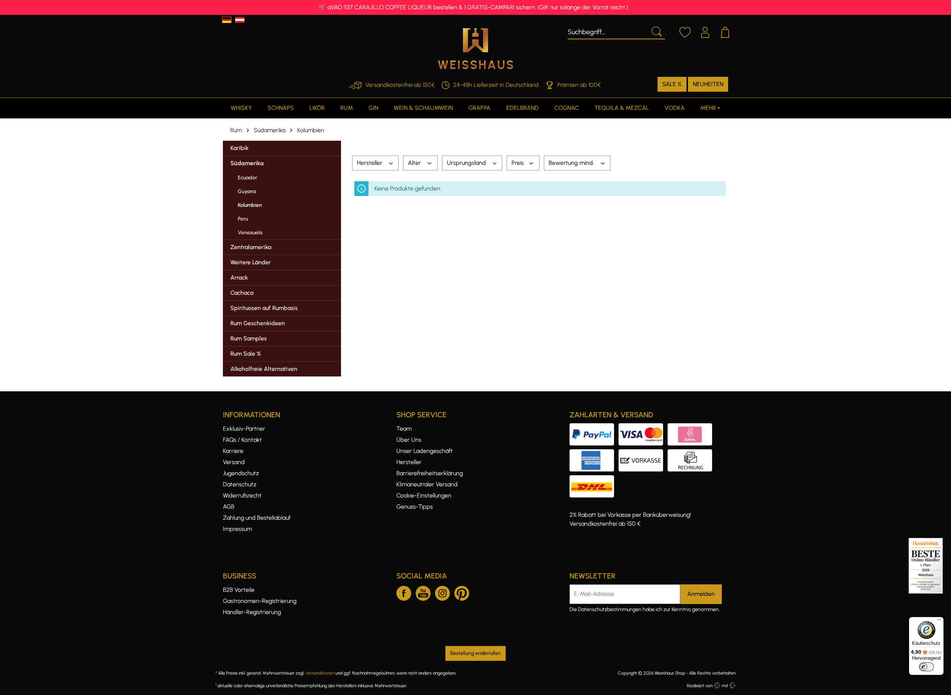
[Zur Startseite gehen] (475, 48)
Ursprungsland (467, 162)
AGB (228, 506)
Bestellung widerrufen (475, 653)
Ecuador (247, 177)
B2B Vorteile (238, 589)
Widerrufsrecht (242, 495)
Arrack (239, 277)
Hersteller (370, 162)
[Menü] (939, 621)
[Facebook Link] (403, 591)
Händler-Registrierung (252, 612)
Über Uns (408, 439)
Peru (243, 219)
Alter (415, 162)
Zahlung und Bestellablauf (257, 517)
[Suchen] (656, 30)
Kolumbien (250, 205)
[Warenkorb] (725, 31)
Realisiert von (700, 685)
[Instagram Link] (442, 591)
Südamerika (247, 163)
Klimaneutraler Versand (427, 484)
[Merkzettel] (685, 31)
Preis (518, 162)
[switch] (926, 666)
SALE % (672, 84)
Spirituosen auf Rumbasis (264, 307)
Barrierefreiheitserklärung (429, 473)
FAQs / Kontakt (242, 439)
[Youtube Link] (423, 591)
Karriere (233, 450)
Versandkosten (319, 673)
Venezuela (250, 232)
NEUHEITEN (708, 84)
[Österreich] (239, 20)
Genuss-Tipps (414, 506)
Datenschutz (239, 484)
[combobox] (607, 30)
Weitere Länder (250, 262)
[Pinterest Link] (461, 591)
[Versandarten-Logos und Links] (594, 479)
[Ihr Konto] (705, 31)
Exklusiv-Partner (244, 428)
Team (404, 428)
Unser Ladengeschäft (424, 450)
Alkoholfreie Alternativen (263, 368)
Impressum (237, 528)
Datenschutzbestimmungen (610, 609)
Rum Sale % (245, 353)
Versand (234, 462)
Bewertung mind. (572, 162)
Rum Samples (248, 338)
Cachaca (241, 292)
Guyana (247, 191)
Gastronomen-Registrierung (259, 600)
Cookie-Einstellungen (423, 495)
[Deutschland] (226, 20)
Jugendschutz (241, 473)
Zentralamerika (250, 247)
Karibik (239, 147)
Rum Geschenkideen (257, 323)
